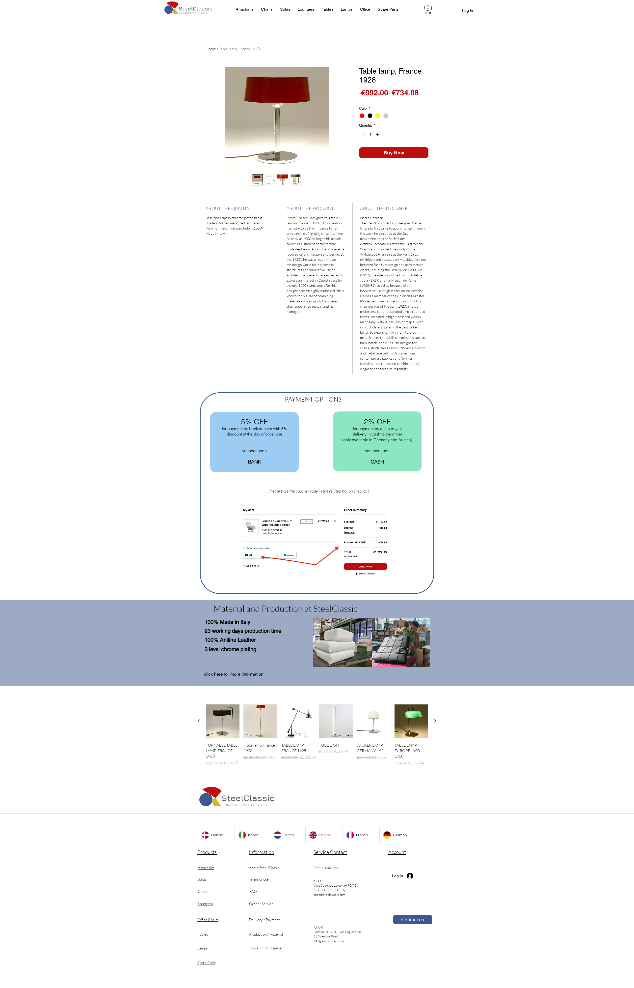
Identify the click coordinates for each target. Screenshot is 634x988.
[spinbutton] (371, 134)
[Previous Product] (199, 721)
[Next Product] (435, 721)
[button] (428, 9)
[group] (317, 735)
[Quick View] (222, 721)
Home (211, 48)
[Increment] (378, 134)
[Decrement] (363, 134)
